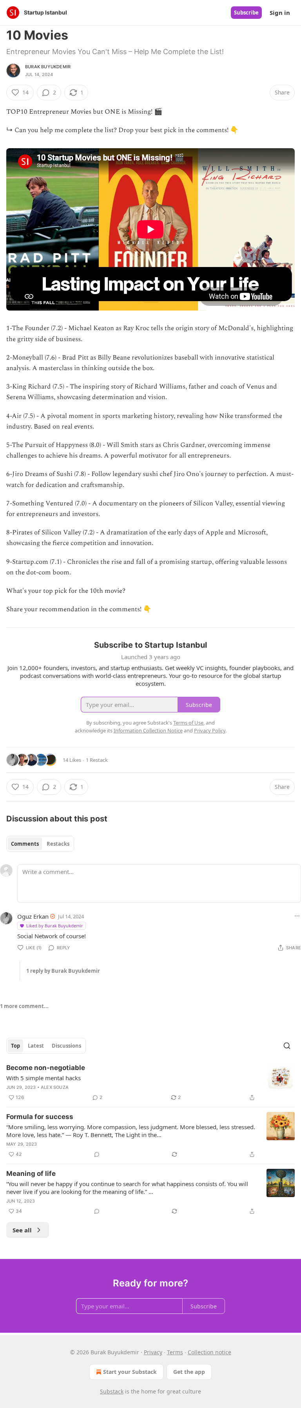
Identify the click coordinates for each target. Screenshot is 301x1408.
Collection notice (209, 1352)
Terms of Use (188, 722)
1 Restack (97, 759)
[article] (150, 1082)
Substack (111, 1391)
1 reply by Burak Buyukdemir (63, 970)
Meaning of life (31, 1173)
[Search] (287, 1046)
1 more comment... (24, 1006)
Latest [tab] (36, 1045)
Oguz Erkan (33, 916)
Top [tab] (15, 1045)
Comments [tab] (25, 843)
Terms (175, 1352)
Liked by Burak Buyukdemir (54, 925)
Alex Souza (55, 1087)
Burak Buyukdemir (48, 66)
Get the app (189, 1371)
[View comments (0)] (97, 1154)
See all (22, 1230)
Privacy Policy (209, 730)
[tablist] (40, 844)
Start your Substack (130, 1371)
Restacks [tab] (58, 843)
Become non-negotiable (45, 1068)
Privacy (153, 1352)
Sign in (280, 12)
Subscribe (246, 12)
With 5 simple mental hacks (43, 1078)
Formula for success (39, 1117)
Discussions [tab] (66, 1045)
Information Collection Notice (148, 730)
